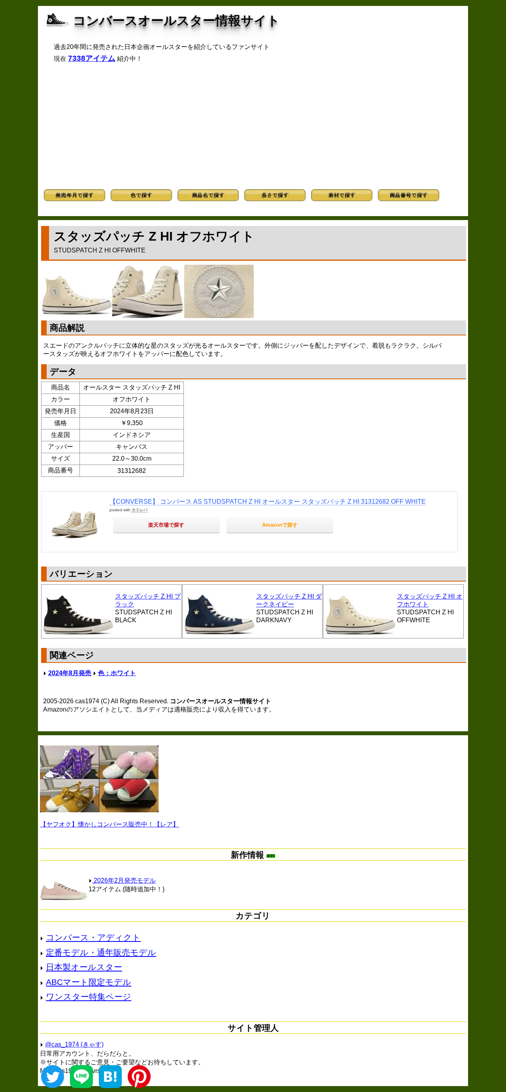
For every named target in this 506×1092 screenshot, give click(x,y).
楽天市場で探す (166, 525)
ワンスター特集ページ (88, 996)
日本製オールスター (84, 967)
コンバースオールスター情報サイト (176, 20)
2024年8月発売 (69, 673)
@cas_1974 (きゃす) (74, 1044)
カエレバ (139, 510)
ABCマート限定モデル (88, 982)
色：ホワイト (117, 673)
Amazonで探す (280, 525)
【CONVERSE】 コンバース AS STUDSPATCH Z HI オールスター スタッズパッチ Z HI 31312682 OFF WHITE (268, 501)
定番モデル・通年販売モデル (101, 952)
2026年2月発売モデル (124, 880)
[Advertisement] (253, 126)
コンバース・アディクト (93, 937)
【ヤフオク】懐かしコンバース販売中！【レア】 (109, 824)
